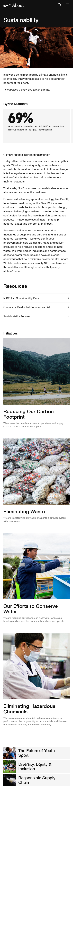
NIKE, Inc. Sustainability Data (21, 298)
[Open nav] (68, 5)
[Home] (13, 5)
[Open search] (59, 5)
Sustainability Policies (16, 316)
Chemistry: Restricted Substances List (26, 307)
